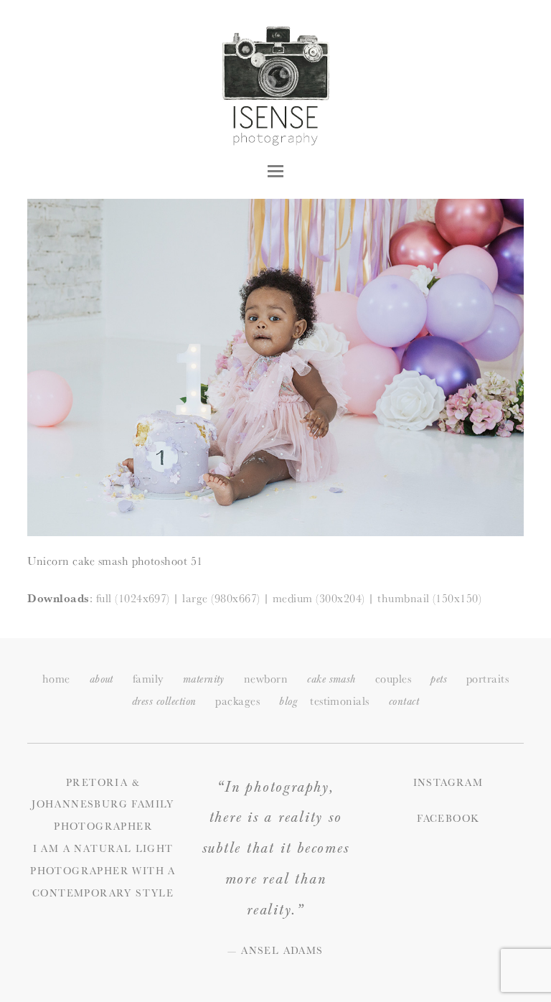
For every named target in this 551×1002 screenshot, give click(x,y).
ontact (404, 701)
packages (237, 700)
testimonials (339, 700)
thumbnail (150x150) (429, 598)
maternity (204, 679)
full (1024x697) (133, 598)
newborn (266, 678)
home (56, 678)
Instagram (448, 782)
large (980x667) (221, 598)
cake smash (331, 679)
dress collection (164, 701)
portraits (487, 678)
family (148, 678)
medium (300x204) (319, 598)
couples (393, 678)
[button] (275, 171)
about (101, 679)
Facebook (448, 818)
